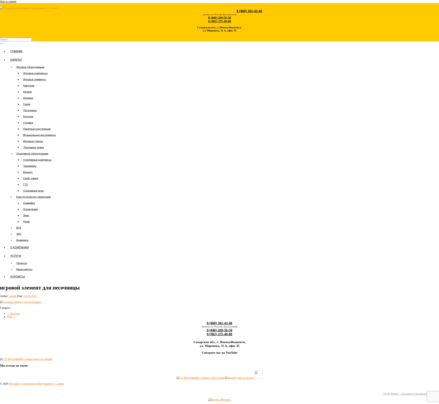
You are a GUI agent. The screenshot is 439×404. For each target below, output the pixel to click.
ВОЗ (18, 227)
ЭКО (18, 234)
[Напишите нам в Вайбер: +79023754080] (258, 377)
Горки (26, 104)
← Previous (13, 313)
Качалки (28, 98)
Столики (28, 122)
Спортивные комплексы (37, 159)
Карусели (28, 85)
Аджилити (22, 240)
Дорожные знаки (33, 147)
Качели (27, 91)
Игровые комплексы (35, 73)
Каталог (16, 59)
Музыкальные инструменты (39, 135)
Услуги (15, 256)
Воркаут (28, 172)
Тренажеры (30, 166)
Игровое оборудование (30, 67)
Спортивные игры (33, 190)
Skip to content (8, 1)
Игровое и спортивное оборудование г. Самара (36, 383)
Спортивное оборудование (32, 153)
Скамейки (29, 203)
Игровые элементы (34, 79)
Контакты (17, 276)
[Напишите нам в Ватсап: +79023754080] (239, 377)
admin (13, 296)
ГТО (25, 184)
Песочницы (30, 110)
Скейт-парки (30, 178)
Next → (11, 316)
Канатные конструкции (37, 128)
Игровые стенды (33, 141)
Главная (16, 51)
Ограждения (30, 209)
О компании (19, 247)
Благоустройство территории (33, 196)
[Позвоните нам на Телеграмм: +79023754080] (200, 377)
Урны (26, 215)
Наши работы (24, 269)
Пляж (26, 221)
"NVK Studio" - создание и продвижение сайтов (411, 393)
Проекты (21, 263)
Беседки (28, 116)
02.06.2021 (30, 296)
